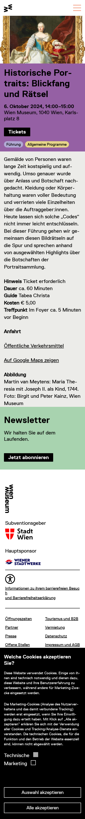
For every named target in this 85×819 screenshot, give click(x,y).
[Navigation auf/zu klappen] (77, 8)
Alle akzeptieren (42, 807)
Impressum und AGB (62, 644)
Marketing (15, 763)
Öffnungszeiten (18, 618)
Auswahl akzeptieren (43, 792)
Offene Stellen (17, 644)
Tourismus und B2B (61, 618)
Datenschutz (56, 636)
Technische (16, 755)
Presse (10, 636)
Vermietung (55, 627)
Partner (11, 627)
